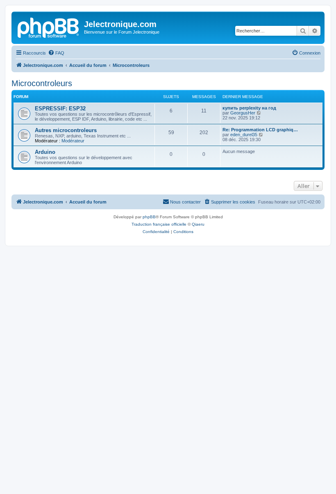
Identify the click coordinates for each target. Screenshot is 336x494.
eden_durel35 (243, 134)
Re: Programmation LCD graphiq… (260, 129)
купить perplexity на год (249, 107)
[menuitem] (56, 53)
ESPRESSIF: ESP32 (60, 108)
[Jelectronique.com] (49, 27)
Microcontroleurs (41, 83)
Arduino (45, 152)
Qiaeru (198, 224)
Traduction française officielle (159, 224)
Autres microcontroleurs (66, 130)
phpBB (149, 217)
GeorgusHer (242, 112)
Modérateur (72, 140)
